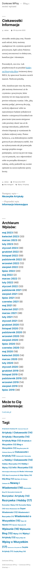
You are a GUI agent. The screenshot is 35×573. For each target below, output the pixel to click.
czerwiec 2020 (10, 347)
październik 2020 (12, 332)
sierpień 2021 (10, 294)
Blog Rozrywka (23, 448)
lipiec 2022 (8, 271)
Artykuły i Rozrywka (16, 436)
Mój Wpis (19, 479)
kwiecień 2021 (10, 309)
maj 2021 (7, 305)
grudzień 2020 (10, 324)
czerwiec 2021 (10, 301)
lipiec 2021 (8, 297)
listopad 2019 (10, 374)
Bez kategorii (8, 184)
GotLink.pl (6, 412)
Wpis (23, 521)
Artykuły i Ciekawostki (17, 432)
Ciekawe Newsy (8, 452)
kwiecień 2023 (10, 236)
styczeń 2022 (10, 286)
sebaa (6, 30)
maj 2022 (7, 274)
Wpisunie (10, 528)
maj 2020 (7, 351)
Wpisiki (7, 525)
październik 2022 (12, 259)
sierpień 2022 (10, 267)
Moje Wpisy (26, 475)
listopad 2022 (10, 255)
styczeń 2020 (10, 366)
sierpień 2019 (10, 386)
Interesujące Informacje (10, 471)
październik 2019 (12, 378)
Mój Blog (8, 479)
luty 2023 (7, 244)
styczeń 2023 (10, 248)
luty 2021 (7, 317)
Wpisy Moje (20, 537)
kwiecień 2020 (10, 355)
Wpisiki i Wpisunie (19, 525)
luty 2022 (7, 282)
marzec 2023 (9, 240)
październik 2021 (12, 290)
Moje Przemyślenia (13, 475)
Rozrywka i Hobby (17, 500)
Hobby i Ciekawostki (18, 459)
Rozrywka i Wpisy (10, 505)
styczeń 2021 (9, 320)
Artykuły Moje (11, 440)
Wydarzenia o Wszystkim (14, 547)
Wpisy (17, 534)
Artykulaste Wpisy (23, 429)
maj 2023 (7, 232)
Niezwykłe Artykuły (15, 492)
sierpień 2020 (10, 340)
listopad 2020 (10, 328)
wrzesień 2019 (10, 382)
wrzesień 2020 (10, 336)
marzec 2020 (9, 359)
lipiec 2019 (8, 389)
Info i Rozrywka (22, 467)
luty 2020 (7, 363)
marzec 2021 (9, 313)
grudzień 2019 (10, 370)
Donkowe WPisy (10, 3)
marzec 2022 (9, 278)
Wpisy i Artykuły (23, 184)
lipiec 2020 (8, 343)
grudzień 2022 (10, 251)
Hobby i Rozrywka (11, 464)
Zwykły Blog (20, 551)
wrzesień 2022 (10, 263)
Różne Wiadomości (13, 508)
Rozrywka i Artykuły (16, 495)
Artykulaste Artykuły (9, 429)
